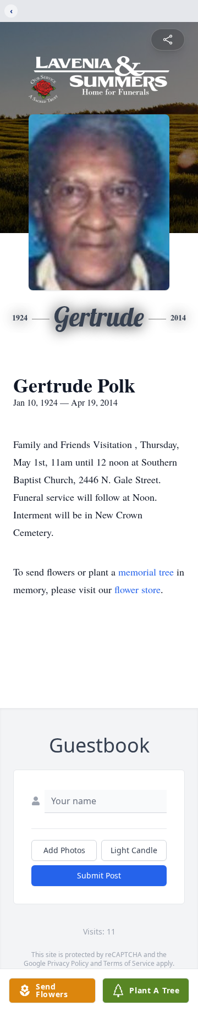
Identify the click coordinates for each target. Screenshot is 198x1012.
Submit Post (99, 875)
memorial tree (146, 571)
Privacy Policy (68, 963)
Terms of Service (129, 963)
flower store (137, 589)
